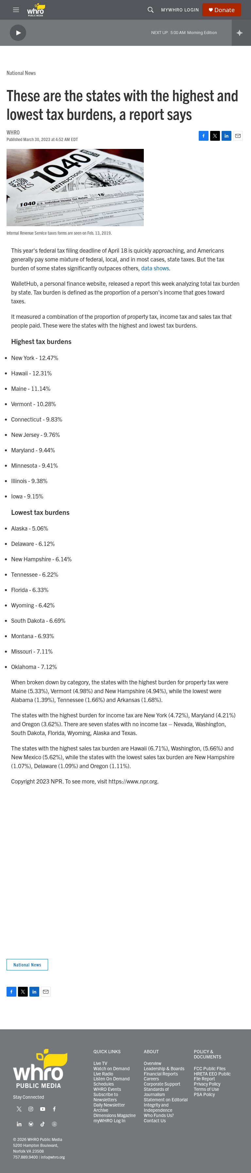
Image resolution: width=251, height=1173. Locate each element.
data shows (155, 268)
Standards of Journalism (156, 1092)
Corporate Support (162, 1084)
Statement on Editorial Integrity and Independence (166, 1105)
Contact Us (155, 1120)
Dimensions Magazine (114, 1115)
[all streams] (241, 33)
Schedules (103, 1084)
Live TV (100, 1063)
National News (21, 72)
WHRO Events (107, 1089)
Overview (152, 1063)
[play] (18, 33)
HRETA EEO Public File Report (212, 1076)
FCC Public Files (210, 1068)
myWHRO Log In (109, 1120)
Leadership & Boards (164, 1068)
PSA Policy (204, 1094)
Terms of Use (206, 1089)
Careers (151, 1078)
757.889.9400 (25, 1156)
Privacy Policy (207, 1084)
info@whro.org (53, 1156)
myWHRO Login (180, 9)
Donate (224, 10)
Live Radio (103, 1073)
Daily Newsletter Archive (109, 1107)
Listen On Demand (111, 1078)
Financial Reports (161, 1073)
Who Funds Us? (159, 1115)
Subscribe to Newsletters (105, 1097)
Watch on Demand (111, 1068)
